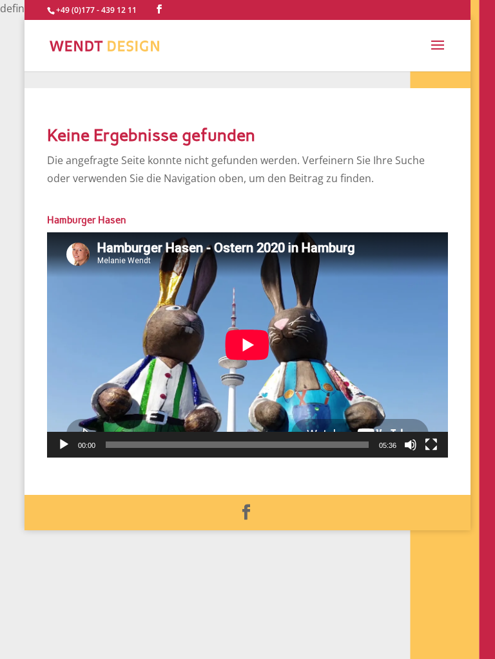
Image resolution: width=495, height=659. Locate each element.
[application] (247, 345)
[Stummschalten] (410, 444)
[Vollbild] (431, 444)
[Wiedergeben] (63, 444)
